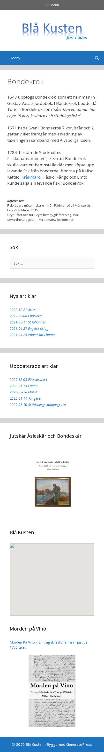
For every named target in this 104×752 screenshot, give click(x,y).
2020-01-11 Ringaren (26, 398)
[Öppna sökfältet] (97, 58)
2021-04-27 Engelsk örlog (29, 328)
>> (54, 158)
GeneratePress (79, 744)
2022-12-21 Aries (23, 309)
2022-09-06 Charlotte (26, 316)
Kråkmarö (31, 177)
